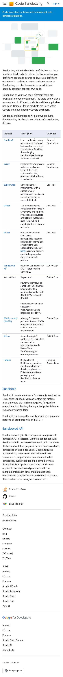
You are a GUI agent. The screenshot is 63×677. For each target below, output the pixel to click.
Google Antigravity (11, 591)
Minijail (7, 205)
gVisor (7, 164)
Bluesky (6, 538)
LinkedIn (6, 548)
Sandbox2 (8, 140)
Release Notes (9, 520)
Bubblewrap (9, 185)
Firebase (6, 581)
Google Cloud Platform (13, 640)
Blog (4, 534)
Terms (5, 662)
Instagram (7, 543)
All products (8, 650)
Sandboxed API (12, 429)
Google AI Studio (10, 586)
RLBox (7, 336)
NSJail (7, 232)
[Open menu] (5, 3)
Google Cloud (8, 596)
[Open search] (48, 4)
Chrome (6, 576)
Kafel (23, 251)
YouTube (6, 558)
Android (6, 571)
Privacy (15, 662)
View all (6, 606)
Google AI (7, 645)
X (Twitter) (7, 553)
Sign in (55, 3)
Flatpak (7, 360)
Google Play (8, 601)
